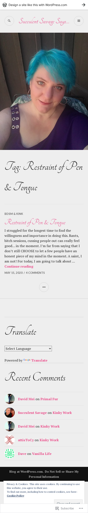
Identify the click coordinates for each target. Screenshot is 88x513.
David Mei (26, 399)
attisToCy (26, 440)
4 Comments (35, 272)
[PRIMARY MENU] (79, 21)
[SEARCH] (9, 21)
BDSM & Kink (13, 213)
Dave (22, 453)
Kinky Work (62, 412)
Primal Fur (49, 399)
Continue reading (18, 266)
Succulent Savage (32, 412)
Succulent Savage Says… (44, 21)
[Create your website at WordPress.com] (44, 5)
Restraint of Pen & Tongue (34, 222)
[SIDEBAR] (44, 287)
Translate (39, 360)
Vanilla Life (41, 453)
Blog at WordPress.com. (26, 471)
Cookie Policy (15, 495)
